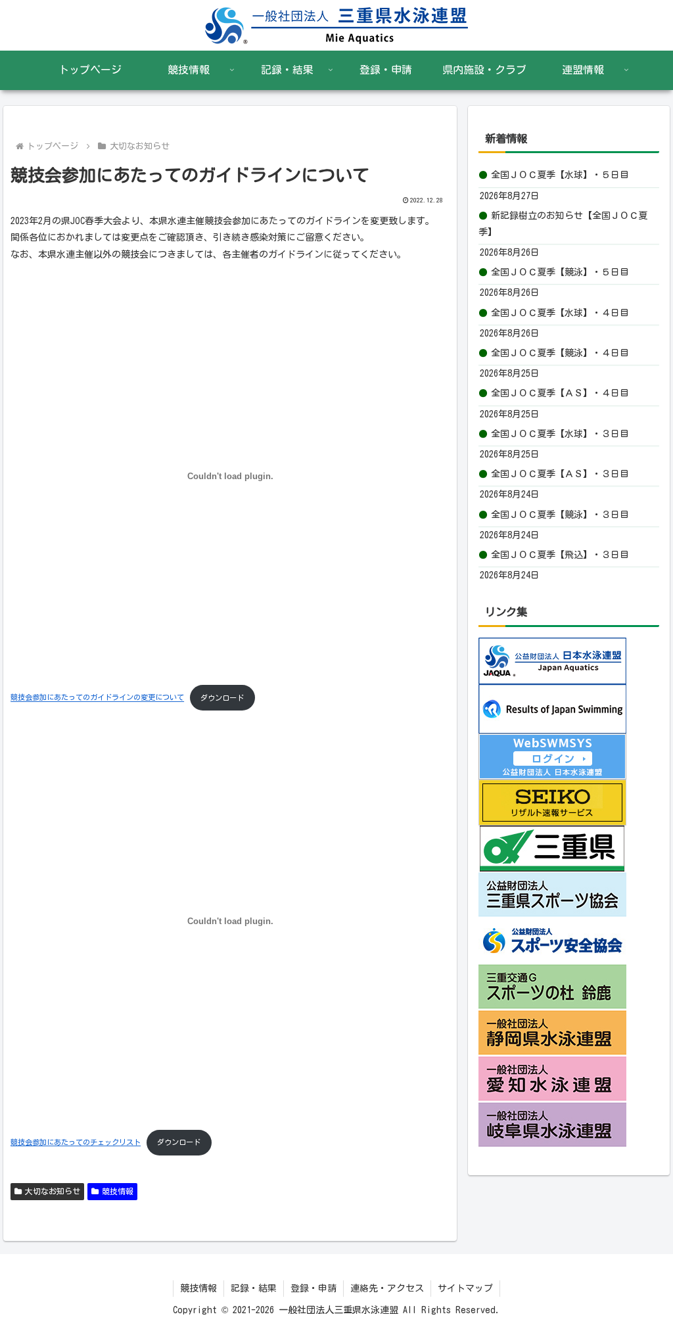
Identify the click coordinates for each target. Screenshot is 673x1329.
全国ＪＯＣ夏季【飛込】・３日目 (560, 554)
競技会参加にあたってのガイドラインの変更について (97, 697)
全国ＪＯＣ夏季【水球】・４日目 (560, 312)
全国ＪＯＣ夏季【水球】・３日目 (560, 433)
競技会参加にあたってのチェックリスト (76, 1142)
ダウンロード (222, 697)
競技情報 (117, 1191)
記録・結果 (254, 1288)
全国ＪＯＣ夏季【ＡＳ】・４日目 (560, 393)
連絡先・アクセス (387, 1288)
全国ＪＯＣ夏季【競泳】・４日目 (560, 353)
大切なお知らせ (52, 1191)
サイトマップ (465, 1288)
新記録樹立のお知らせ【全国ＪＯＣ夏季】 (562, 224)
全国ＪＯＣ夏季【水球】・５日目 (560, 174)
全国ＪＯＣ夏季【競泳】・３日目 (560, 514)
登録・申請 (313, 1288)
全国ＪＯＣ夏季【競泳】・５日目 (560, 272)
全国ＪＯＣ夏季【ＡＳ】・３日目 (560, 473)
